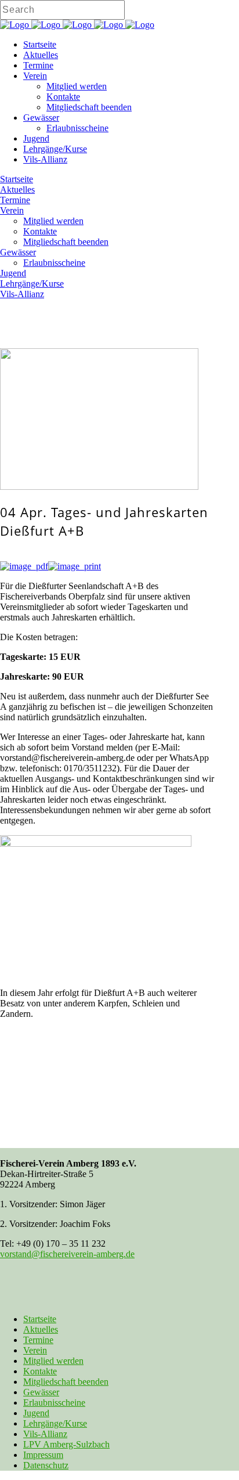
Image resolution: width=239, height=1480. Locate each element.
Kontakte (40, 1371)
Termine (38, 1340)
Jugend (36, 1413)
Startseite (39, 1319)
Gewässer (41, 1392)
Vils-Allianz (45, 1434)
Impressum (43, 1455)
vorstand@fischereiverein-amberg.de (67, 1254)
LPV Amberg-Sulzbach (66, 1444)
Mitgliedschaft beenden (65, 1382)
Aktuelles (40, 1329)
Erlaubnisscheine (54, 1402)
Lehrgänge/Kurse (55, 1423)
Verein (35, 1350)
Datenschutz (45, 1465)
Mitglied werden (53, 1361)
